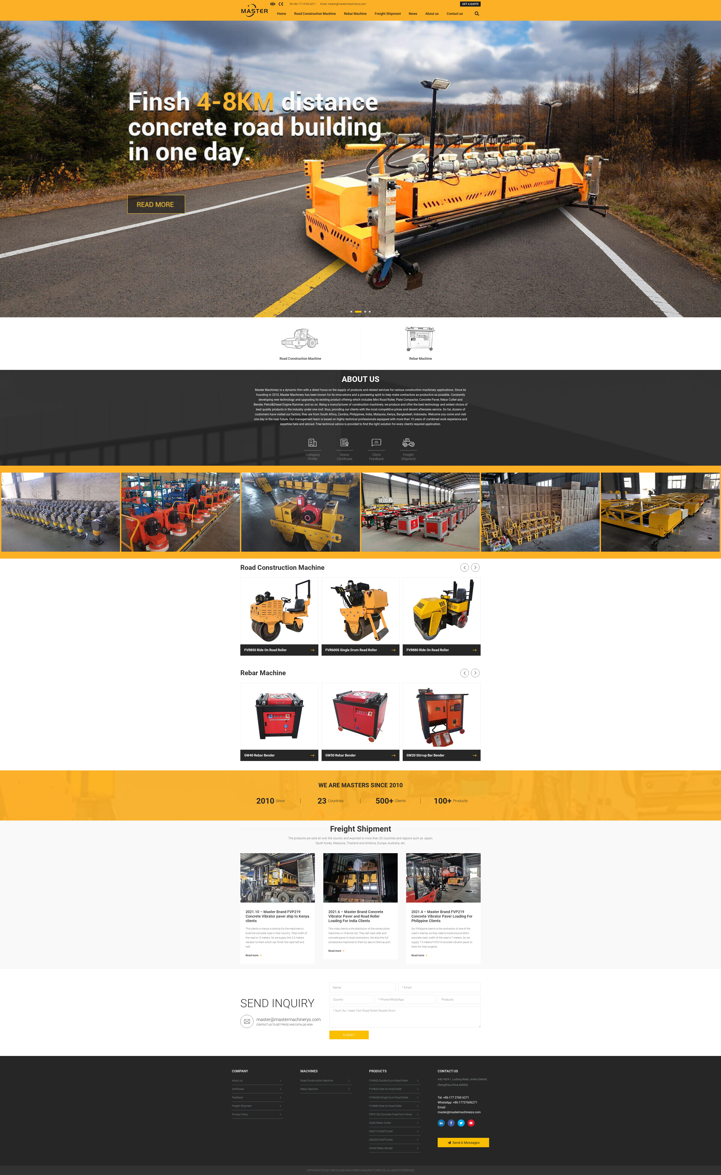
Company (240, 1071)
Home (281, 14)
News (413, 14)
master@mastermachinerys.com (288, 1019)
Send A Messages (466, 1143)
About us (432, 14)
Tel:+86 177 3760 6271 (302, 3)
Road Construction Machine (315, 14)
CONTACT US (448, 1071)
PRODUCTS (378, 1071)
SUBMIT (349, 1035)
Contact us (455, 14)
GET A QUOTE (470, 3)
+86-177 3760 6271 (456, 1097)
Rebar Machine (355, 14)
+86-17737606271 (465, 1102)
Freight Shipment (388, 14)
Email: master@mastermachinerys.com (343, 3)
